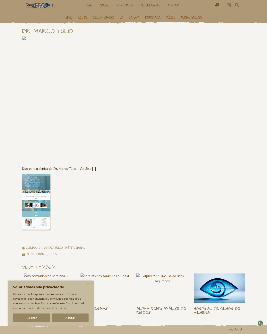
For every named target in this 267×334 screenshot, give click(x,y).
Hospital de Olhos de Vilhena (217, 310)
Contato (173, 5)
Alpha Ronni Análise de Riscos (161, 310)
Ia (121, 18)
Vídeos (170, 18)
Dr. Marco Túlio (51, 248)
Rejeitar (32, 318)
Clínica (31, 248)
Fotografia (152, 18)
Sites (69, 18)
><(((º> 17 (235, 330)
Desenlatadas (150, 5)
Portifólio (125, 5)
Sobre (104, 5)
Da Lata (134, 18)
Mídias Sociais (191, 18)
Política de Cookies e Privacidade (47, 308)
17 (54, 5)
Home (88, 5)
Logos (82, 18)
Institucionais (36, 254)
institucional (75, 248)
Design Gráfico (104, 18)
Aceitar (70, 318)
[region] (51, 303)
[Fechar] (89, 283)
